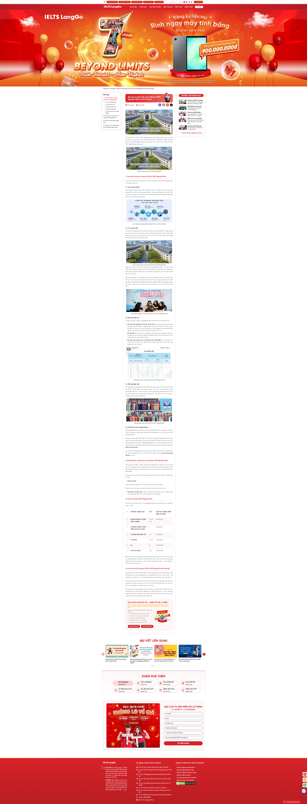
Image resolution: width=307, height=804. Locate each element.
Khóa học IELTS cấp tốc (184, 775)
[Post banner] (153, 48)
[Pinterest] (167, 105)
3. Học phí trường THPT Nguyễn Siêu (111, 121)
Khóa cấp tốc (148, 2)
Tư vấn (199, 7)
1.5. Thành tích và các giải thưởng (112, 112)
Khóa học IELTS (112, 2)
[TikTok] (192, 2)
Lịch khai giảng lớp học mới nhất (186, 777)
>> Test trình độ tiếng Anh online (191, 133)
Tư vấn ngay (183, 743)
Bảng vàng (189, 7)
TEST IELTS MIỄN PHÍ (147, 626)
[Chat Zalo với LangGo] (304, 791)
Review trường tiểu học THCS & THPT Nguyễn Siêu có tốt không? (135, 88)
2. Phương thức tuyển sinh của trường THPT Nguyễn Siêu (111, 116)
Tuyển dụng (198, 2)
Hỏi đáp (112, 88)
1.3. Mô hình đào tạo (110, 106)
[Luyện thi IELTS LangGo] (118, 763)
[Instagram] (189, 2)
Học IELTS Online (124, 2)
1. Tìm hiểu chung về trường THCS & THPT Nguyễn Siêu (110, 98)
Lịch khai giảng (155, 7)
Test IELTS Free (137, 2)
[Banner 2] (133, 746)
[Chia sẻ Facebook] (159, 105)
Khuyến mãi (159, 2)
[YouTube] (184, 2)
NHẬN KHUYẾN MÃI (133, 626)
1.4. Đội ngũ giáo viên (110, 109)
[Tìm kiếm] (180, 2)
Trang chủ (106, 88)
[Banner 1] (131, 746)
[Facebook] (187, 2)
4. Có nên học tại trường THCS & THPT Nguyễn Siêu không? (111, 126)
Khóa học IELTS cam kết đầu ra (186, 767)
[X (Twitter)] (171, 105)
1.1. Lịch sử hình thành (110, 102)
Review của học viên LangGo (185, 780)
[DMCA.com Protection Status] (186, 785)
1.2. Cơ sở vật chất (110, 104)
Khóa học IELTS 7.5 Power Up (185, 770)
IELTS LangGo (163, 591)
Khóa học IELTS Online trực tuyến (186, 772)
